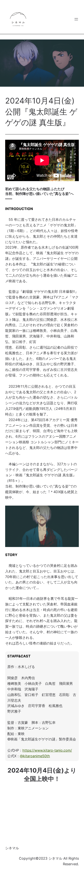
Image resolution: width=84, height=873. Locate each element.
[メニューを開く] (76, 19)
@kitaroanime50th (35, 756)
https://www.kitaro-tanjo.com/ (47, 750)
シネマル (12, 848)
